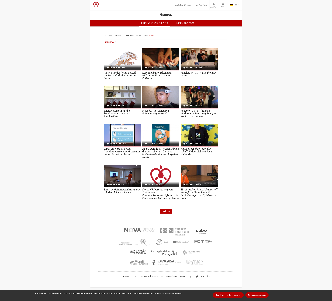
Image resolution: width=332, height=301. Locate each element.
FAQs (136, 276)
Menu (223, 6)
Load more (166, 211)
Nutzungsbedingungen (149, 276)
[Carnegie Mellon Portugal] (164, 252)
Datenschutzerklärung (169, 276)
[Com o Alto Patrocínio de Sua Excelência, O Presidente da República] (135, 242)
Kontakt (183, 276)
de (236, 5)
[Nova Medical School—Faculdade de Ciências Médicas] (139, 230)
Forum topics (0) (185, 23)
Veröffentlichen (183, 5)
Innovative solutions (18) (155, 24)
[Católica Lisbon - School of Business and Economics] (194, 262)
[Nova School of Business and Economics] (201, 231)
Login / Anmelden (213, 7)
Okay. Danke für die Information (228, 295)
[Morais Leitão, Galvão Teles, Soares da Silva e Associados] (167, 262)
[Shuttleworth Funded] (192, 252)
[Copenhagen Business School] (175, 232)
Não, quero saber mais (257, 295)
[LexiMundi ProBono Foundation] (138, 262)
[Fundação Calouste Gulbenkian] (138, 252)
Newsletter (127, 276)
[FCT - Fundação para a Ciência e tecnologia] (204, 241)
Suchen (203, 5)
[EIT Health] (173, 242)
